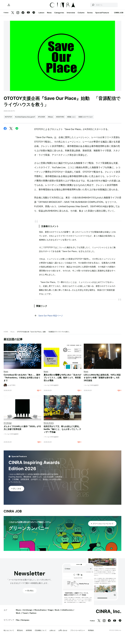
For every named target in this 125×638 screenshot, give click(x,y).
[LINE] (33, 12)
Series (90, 13)
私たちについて (9, 630)
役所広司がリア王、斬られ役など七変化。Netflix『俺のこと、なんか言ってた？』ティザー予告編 (62, 429)
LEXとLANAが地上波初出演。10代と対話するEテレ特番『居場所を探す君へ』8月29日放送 (102, 378)
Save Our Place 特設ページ (50, 315)
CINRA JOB (118, 13)
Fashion (33, 613)
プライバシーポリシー (77, 630)
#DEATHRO (60, 117)
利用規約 (91, 630)
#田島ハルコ (71, 117)
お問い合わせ (62, 630)
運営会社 (20, 630)
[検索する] (93, 5)
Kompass (25, 620)
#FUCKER (41, 117)
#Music (50, 117)
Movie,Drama (40, 610)
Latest (41, 13)
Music (12, 332)
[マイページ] (8, 4)
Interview (71, 13)
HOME (6, 332)
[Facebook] (23, 12)
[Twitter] (12, 12)
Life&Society (67, 610)
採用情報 (29, 630)
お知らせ (52, 630)
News (49, 13)
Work (18, 613)
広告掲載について (41, 630)
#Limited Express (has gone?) (25, 117)
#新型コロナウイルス (85, 117)
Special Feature (102, 13)
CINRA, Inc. (108, 611)
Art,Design (27, 610)
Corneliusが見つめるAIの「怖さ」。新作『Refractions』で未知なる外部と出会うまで (22, 378)
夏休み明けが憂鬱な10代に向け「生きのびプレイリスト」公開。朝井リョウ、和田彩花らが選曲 (62, 378)
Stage (50, 610)
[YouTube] (28, 13)
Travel (25, 613)
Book (57, 610)
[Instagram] (17, 12)
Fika (17, 620)
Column (81, 13)
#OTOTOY (8, 117)
